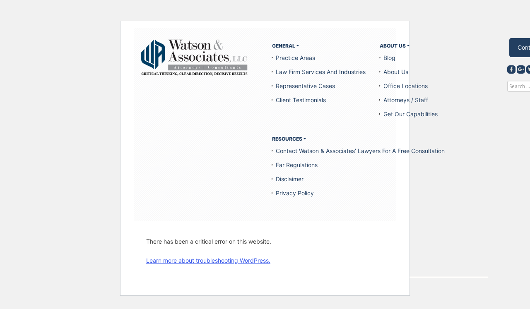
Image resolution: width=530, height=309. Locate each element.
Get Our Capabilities (410, 113)
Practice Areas (295, 57)
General (283, 46)
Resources (287, 139)
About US (393, 46)
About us (395, 71)
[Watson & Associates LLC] (194, 57)
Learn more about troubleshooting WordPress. (208, 260)
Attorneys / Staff (405, 99)
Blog (389, 57)
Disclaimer (290, 178)
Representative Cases (305, 85)
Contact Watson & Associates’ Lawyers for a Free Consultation (360, 150)
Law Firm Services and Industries (321, 71)
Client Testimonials (301, 99)
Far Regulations (297, 164)
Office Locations (405, 85)
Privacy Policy (295, 192)
